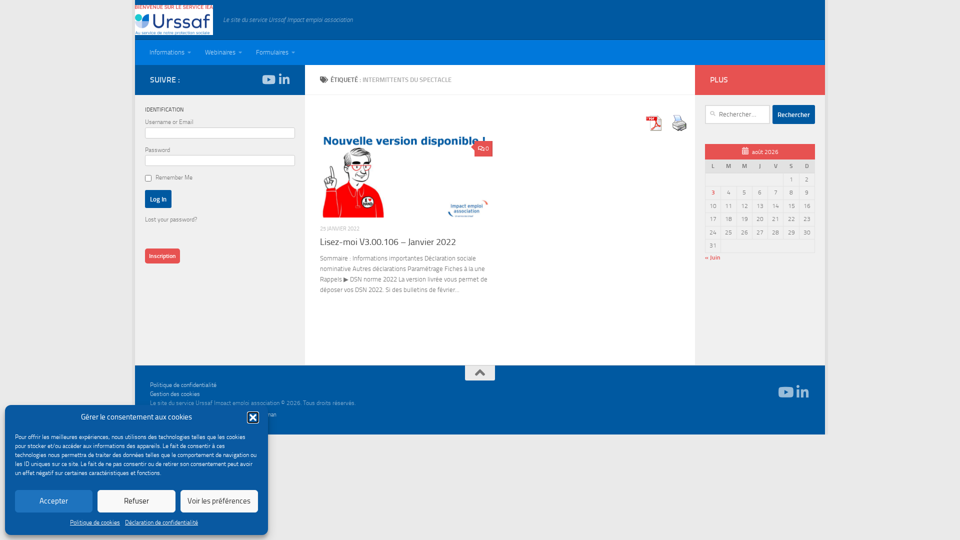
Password (157, 150)
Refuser (136, 501)
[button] (253, 417)
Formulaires (272, 52)
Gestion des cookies (175, 394)
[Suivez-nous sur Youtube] (268, 80)
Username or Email (169, 122)
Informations (167, 52)
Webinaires (220, 52)
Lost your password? (171, 219)
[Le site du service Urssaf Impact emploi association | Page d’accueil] (174, 20)
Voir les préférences (219, 501)
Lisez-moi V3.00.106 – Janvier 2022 (388, 242)
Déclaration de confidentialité (161, 522)
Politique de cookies (95, 522)
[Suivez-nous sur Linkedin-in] (284, 80)
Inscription (162, 256)
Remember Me (174, 177)
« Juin (712, 257)
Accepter (54, 501)
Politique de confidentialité (183, 385)
